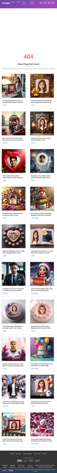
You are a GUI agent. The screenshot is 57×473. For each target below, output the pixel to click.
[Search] (4, 6)
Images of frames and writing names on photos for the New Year (45, 466)
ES (49, 2)
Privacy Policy (36, 453)
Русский (37, 460)
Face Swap (18, 453)
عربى (25, 460)
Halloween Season (5, 466)
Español (31, 460)
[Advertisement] (28, 27)
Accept (11, 470)
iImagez (6, 3)
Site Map (44, 453)
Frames (19, 2)
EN (41, 2)
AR (45, 2)
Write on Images (27, 453)
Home (12, 2)
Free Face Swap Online (30, 466)
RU (53, 2)
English (19, 460)
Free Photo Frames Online (21, 466)
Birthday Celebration (13, 466)
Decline (4, 470)
